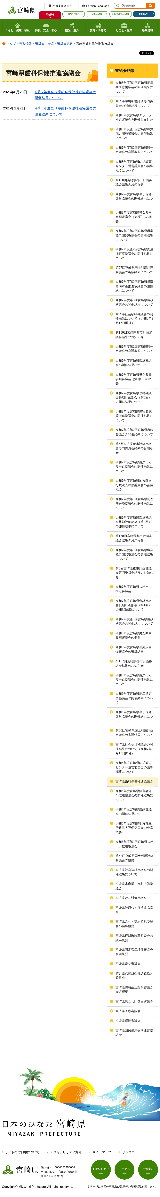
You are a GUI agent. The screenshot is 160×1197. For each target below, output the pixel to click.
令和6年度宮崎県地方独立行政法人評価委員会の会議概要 (134, 828)
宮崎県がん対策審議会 (131, 898)
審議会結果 (65, 43)
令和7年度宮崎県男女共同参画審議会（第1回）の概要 (134, 379)
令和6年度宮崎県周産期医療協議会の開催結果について (134, 698)
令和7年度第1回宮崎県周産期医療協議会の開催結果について (134, 503)
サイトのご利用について (22, 1152)
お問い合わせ (101, 1168)
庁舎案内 (148, 1168)
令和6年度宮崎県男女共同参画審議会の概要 (134, 635)
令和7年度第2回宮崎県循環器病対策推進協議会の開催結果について (134, 286)
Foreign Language (97, 5)
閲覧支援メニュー (64, 5)
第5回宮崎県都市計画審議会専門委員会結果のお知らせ (134, 573)
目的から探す (73, 14)
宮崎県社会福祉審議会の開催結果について (134, 872)
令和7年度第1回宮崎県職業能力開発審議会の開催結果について (134, 554)
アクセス (124, 1168)
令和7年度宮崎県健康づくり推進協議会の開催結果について (134, 467)
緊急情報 (50, 14)
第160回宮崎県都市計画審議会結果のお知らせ (134, 182)
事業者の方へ (144, 14)
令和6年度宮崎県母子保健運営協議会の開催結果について (134, 716)
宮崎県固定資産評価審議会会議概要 (134, 952)
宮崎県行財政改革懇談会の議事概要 (134, 938)
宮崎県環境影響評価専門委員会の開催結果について (134, 103)
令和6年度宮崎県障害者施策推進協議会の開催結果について (134, 795)
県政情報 (25, 43)
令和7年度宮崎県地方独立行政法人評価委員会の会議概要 (134, 485)
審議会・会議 (44, 43)
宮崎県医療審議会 (128, 1011)
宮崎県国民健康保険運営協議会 (134, 1032)
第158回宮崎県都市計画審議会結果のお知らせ (134, 538)
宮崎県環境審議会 (128, 1020)
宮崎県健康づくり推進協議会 (134, 910)
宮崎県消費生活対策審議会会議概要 (134, 989)
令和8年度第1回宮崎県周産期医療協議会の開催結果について (134, 87)
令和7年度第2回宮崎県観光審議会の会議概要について (134, 150)
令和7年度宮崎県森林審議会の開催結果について (134, 363)
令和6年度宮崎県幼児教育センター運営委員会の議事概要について (134, 767)
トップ (11, 43)
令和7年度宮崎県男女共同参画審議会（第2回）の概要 (134, 217)
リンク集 (128, 1152)
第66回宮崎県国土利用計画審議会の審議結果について (134, 732)
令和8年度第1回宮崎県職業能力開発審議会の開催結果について (134, 134)
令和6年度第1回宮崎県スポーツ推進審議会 (134, 844)
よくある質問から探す (120, 14)
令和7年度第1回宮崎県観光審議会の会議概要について (134, 349)
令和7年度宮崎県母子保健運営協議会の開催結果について (134, 198)
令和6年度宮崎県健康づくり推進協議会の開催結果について (134, 680)
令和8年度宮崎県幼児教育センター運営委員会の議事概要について (134, 166)
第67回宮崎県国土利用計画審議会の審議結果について (134, 270)
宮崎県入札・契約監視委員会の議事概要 (134, 924)
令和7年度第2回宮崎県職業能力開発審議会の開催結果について (134, 235)
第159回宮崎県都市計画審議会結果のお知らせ (134, 334)
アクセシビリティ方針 (66, 1152)
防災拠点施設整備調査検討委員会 (134, 975)
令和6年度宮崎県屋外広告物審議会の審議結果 (134, 649)
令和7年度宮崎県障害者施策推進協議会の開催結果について (134, 416)
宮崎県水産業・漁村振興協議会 (134, 886)
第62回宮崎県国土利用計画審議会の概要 (134, 858)
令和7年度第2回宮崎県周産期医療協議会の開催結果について (134, 254)
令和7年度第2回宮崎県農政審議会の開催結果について (134, 432)
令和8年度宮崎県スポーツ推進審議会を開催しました (134, 117)
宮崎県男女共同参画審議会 (134, 1001)
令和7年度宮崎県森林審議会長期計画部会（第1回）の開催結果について (134, 605)
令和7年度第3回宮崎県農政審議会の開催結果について (134, 302)
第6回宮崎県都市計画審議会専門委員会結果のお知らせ (134, 448)
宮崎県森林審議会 (128, 963)
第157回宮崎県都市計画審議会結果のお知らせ (134, 663)
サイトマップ (101, 1152)
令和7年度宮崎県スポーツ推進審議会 (134, 589)
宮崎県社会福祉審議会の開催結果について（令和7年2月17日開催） (134, 749)
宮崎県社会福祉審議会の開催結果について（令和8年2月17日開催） (134, 318)
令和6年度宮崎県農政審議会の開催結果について (134, 811)
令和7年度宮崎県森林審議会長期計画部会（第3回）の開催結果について (134, 397)
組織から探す (97, 14)
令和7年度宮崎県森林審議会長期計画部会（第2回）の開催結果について (134, 522)
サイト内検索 (117, 5)
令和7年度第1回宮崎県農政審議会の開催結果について (134, 621)
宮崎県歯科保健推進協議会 (134, 781)
